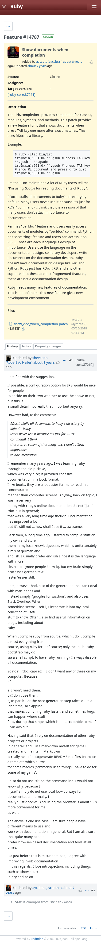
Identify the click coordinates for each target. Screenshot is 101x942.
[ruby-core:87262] (84, 362)
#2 (93, 890)
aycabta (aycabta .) (49, 61)
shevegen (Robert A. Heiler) (27, 360)
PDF (83, 928)
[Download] (23, 329)
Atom (93, 928)
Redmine (37, 939)
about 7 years (37, 66)
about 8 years (72, 61)
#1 (71, 360)
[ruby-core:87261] (21, 94)
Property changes (48, 346)
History (12, 346)
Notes (26, 346)
